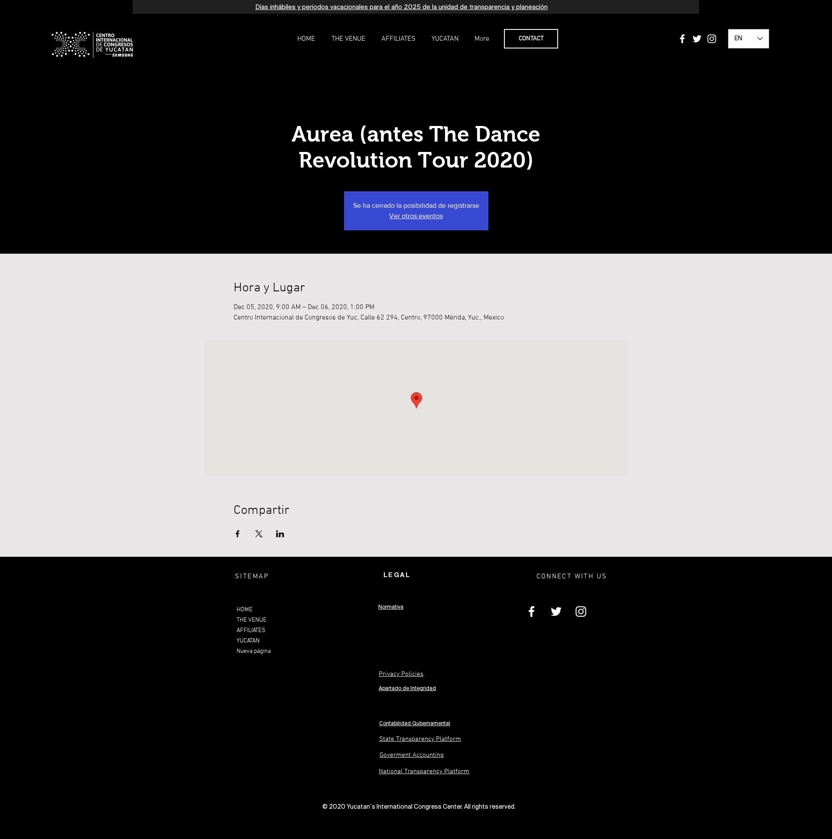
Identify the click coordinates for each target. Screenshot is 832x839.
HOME (245, 609)
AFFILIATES (251, 630)
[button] (348, 39)
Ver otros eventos (416, 215)
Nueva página (254, 651)
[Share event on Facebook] (238, 533)
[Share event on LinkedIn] (280, 533)
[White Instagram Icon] (712, 39)
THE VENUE (251, 620)
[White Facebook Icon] (682, 39)
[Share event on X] (259, 533)
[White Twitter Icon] (697, 39)
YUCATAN (248, 641)
